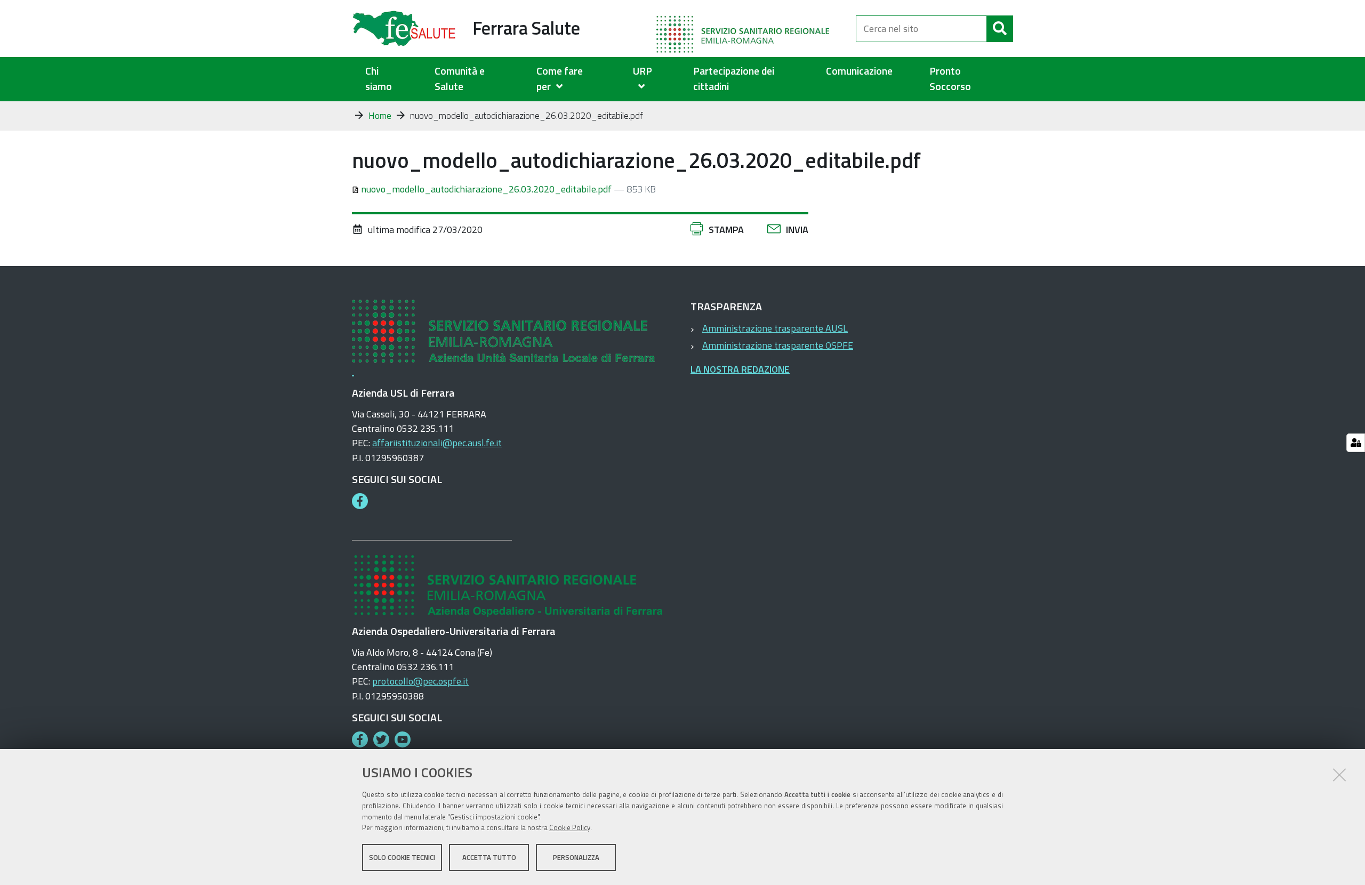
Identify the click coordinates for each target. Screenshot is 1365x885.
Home (379, 116)
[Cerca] (999, 28)
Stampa (726, 229)
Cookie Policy (569, 828)
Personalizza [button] (576, 857)
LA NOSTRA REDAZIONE (740, 369)
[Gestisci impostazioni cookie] (1355, 442)
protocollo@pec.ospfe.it (420, 681)
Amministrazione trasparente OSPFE (777, 345)
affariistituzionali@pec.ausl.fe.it (437, 443)
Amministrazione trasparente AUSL (775, 328)
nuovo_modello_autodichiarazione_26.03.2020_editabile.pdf (486, 189)
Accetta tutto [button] (489, 857)
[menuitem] (571, 79)
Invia (797, 229)
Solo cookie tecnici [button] (402, 857)
